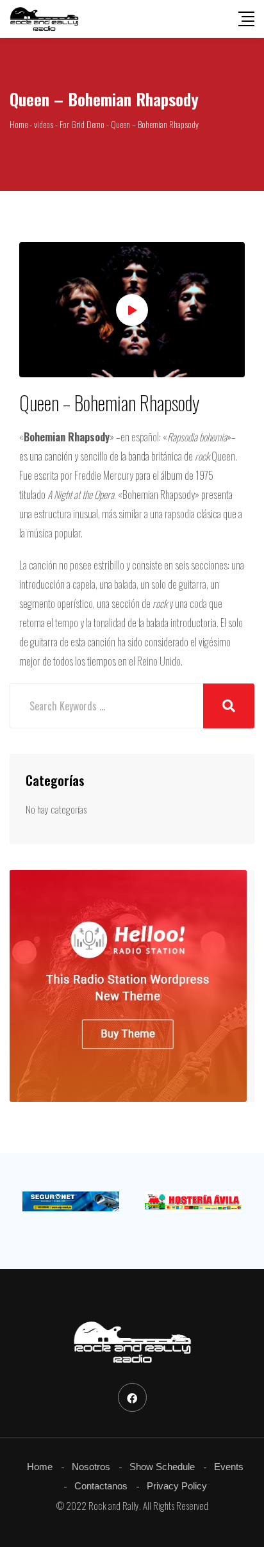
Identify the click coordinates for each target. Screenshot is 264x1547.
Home (40, 1466)
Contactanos (101, 1485)
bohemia (213, 437)
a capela (81, 584)
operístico (75, 603)
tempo (66, 622)
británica (166, 456)
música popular (54, 533)
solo (158, 584)
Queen (223, 456)
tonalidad (110, 622)
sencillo (94, 456)
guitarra (192, 584)
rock (202, 456)
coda (198, 603)
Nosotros (91, 1466)
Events (228, 1466)
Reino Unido (159, 661)
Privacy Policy (177, 1485)
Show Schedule (162, 1466)
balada (125, 584)
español (145, 437)
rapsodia (180, 513)
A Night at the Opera (80, 494)
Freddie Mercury (103, 475)
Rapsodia (182, 437)
